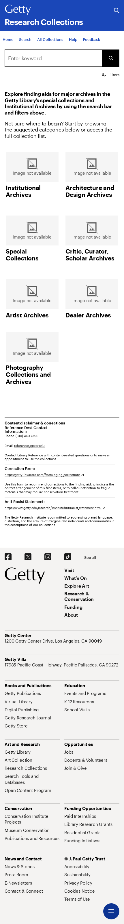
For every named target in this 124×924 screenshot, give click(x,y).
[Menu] (111, 911)
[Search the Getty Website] (116, 11)
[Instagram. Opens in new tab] (47, 557)
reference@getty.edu (29, 445)
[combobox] (53, 58)
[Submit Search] (110, 58)
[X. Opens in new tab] (28, 557)
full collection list (25, 136)
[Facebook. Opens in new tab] (8, 557)
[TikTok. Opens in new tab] (67, 557)
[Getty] (18, 10)
